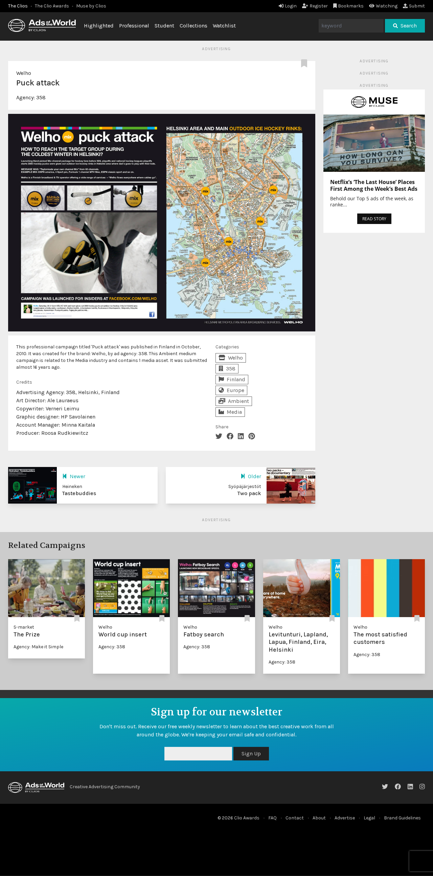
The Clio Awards (52, 6)
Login (291, 6)
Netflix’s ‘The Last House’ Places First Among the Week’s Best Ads (373, 185)
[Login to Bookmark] (305, 63)
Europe (235, 390)
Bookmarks (351, 6)
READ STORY (374, 219)
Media (234, 412)
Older (254, 476)
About (319, 818)
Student (164, 25)
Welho (23, 73)
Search (409, 25)
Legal (369, 818)
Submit (417, 6)
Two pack (249, 493)
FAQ (272, 818)
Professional (134, 25)
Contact (295, 818)
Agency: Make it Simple (38, 647)
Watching (386, 6)
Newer (77, 476)
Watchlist (224, 25)
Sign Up (251, 753)
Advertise (345, 818)
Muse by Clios (91, 6)
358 (41, 97)
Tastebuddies (79, 493)
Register (319, 6)
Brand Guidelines (402, 818)
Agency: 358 (111, 647)
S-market (24, 627)
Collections (193, 25)
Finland (236, 379)
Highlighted (99, 25)
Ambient (238, 401)
